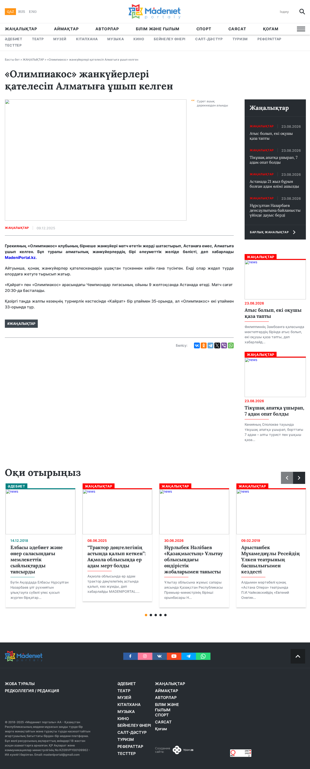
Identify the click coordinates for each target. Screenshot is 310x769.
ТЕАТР (38, 39)
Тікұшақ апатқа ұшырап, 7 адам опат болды (273, 160)
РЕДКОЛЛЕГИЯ (19, 690)
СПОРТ (203, 28)
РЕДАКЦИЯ (48, 690)
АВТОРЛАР (107, 28)
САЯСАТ (237, 28)
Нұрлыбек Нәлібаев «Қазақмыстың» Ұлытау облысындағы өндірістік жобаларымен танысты (193, 559)
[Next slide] (299, 478)
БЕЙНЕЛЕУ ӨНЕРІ (170, 39)
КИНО (138, 39)
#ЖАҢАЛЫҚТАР (21, 323)
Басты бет (12, 59)
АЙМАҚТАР (66, 28)
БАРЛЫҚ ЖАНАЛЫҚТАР (269, 232)
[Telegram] (210, 345)
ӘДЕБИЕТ (13, 39)
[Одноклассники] (204, 345)
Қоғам (270, 28)
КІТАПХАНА (87, 39)
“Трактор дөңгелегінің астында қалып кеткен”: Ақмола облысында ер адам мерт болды (116, 556)
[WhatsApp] (231, 345)
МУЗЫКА (115, 39)
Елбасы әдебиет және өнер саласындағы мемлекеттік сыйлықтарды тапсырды (36, 559)
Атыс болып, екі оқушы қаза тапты (271, 136)
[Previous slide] (287, 478)
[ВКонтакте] (197, 345)
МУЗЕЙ (59, 39)
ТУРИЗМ (240, 39)
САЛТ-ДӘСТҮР (209, 39)
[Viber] (224, 345)
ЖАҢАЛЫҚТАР (21, 28)
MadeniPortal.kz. (21, 257)
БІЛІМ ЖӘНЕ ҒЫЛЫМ (157, 28)
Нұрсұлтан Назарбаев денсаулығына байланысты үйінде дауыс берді (275, 210)
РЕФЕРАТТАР (269, 39)
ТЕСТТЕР (13, 45)
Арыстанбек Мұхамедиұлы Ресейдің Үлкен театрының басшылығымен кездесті (270, 559)
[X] (217, 345)
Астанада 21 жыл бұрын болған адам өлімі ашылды (274, 184)
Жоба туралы (20, 683)
